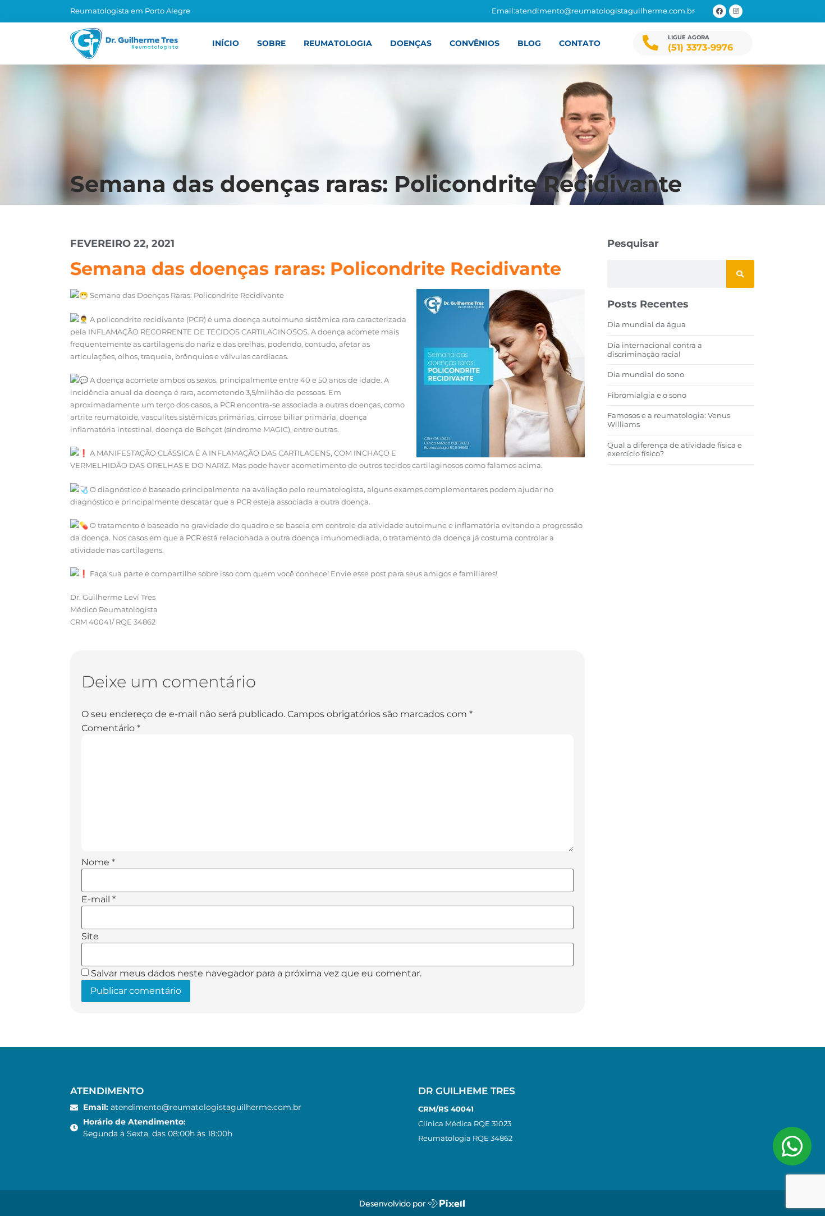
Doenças (411, 43)
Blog (529, 43)
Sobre (271, 43)
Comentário (110, 728)
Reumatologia (338, 43)
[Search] (740, 274)
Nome (98, 862)
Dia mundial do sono (645, 374)
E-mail (98, 899)
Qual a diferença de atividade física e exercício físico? (674, 449)
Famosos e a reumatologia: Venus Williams (668, 420)
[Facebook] (719, 11)
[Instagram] (735, 11)
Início (225, 43)
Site (90, 936)
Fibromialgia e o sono (646, 395)
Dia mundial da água (646, 324)
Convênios (474, 43)
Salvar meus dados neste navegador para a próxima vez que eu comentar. (256, 973)
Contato (580, 43)
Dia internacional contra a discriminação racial (654, 350)
